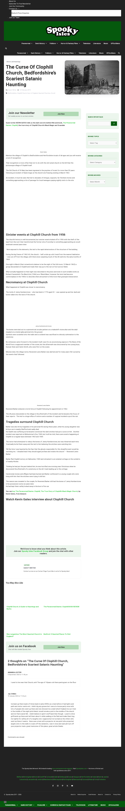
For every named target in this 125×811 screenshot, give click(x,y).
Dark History (40, 43)
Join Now (61, 114)
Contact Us (13, 9)
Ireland (94, 777)
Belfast (19, 777)
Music (106, 43)
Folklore (53, 43)
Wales (91, 779)
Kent (100, 777)
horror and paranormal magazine (62, 768)
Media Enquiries (82, 794)
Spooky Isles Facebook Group (35, 551)
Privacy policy (117, 794)
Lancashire (32, 779)
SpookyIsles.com (81, 768)
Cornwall (49, 777)
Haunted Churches (44, 93)
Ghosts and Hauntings (13, 61)
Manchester (48, 779)
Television (86, 43)
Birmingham (27, 777)
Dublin (56, 777)
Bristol (35, 777)
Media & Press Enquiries (20, 13)
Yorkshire (102, 779)
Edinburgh (63, 777)
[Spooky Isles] (11, 43)
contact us (108, 794)
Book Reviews (92, 794)
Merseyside (58, 779)
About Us (12, 1)
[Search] (114, 123)
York (96, 779)
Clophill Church (22, 93)
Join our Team (14, 17)
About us (73, 794)
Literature (97, 43)
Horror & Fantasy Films (69, 43)
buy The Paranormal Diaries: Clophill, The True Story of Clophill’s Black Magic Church (45, 491)
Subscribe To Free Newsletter (20, 4)
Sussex (85, 779)
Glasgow (76, 777)
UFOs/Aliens (115, 43)
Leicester (23, 779)
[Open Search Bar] (6, 48)
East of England (32, 93)
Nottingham (67, 779)
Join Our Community (16, 6)
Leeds (105, 777)
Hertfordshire (86, 777)
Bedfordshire (12, 93)
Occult (53, 93)
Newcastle (77, 779)
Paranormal (26, 43)
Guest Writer (12, 90)
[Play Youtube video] (43, 524)
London (39, 779)
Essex (70, 777)
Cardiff (42, 777)
